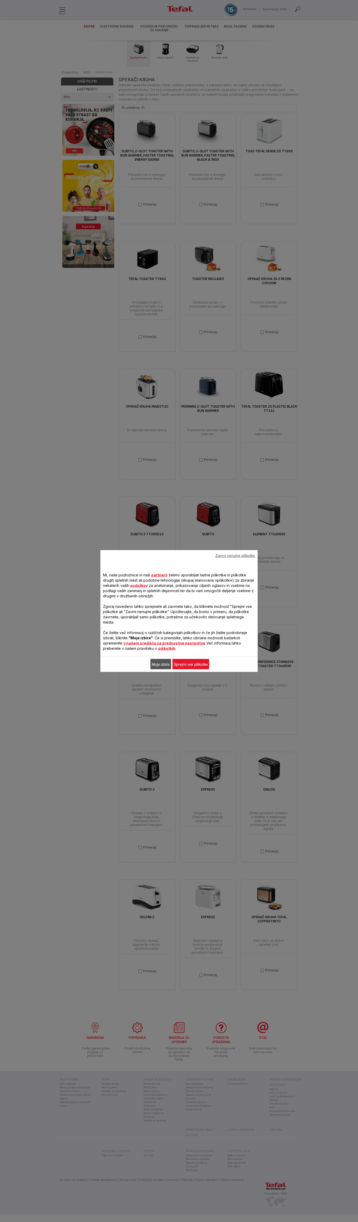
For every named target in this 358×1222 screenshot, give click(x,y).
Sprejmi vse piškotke (191, 664)
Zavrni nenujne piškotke (235, 555)
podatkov (139, 585)
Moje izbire (161, 664)
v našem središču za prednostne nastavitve (164, 643)
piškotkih (166, 648)
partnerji (159, 575)
